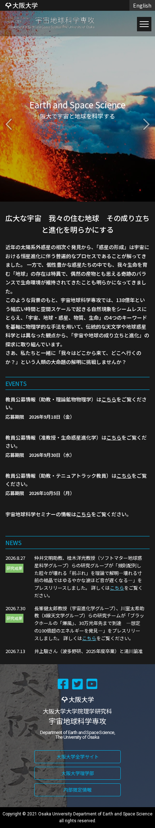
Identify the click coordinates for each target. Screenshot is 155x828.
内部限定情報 (77, 789)
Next (146, 124)
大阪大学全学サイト (78, 756)
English (142, 5)
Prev (9, 124)
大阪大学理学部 (77, 773)
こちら (108, 399)
